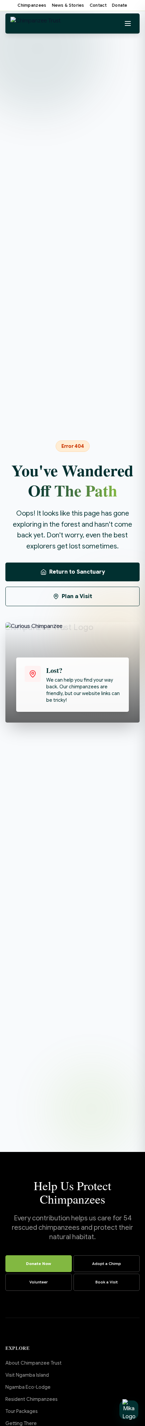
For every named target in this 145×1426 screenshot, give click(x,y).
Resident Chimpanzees (31, 1399)
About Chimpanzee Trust (33, 1363)
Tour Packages (21, 1411)
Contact (98, 5)
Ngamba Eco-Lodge (28, 1387)
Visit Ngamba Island (27, 1375)
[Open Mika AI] (128, 1410)
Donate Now (38, 1263)
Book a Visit (106, 1282)
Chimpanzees (32, 5)
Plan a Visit (77, 596)
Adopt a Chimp (106, 1263)
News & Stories (68, 5)
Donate (119, 5)
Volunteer (38, 1282)
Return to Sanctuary (77, 572)
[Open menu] (128, 23)
